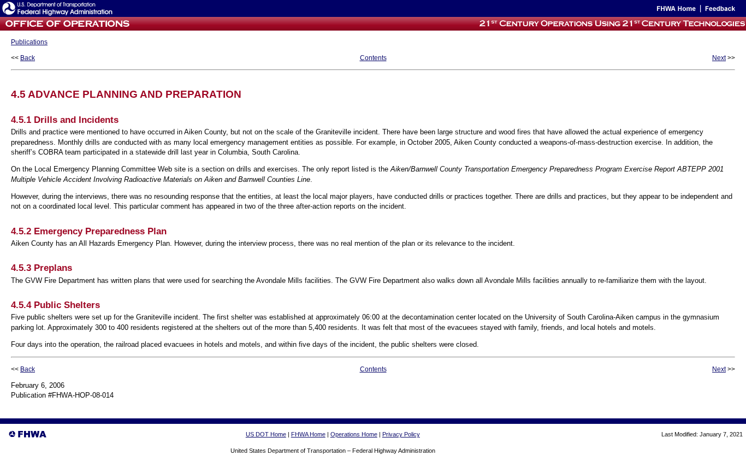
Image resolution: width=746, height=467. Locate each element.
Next (719, 58)
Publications (29, 42)
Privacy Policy (401, 434)
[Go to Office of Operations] (66, 27)
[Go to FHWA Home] (675, 10)
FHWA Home (308, 434)
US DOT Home (266, 434)
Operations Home (353, 434)
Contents (373, 58)
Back (27, 58)
